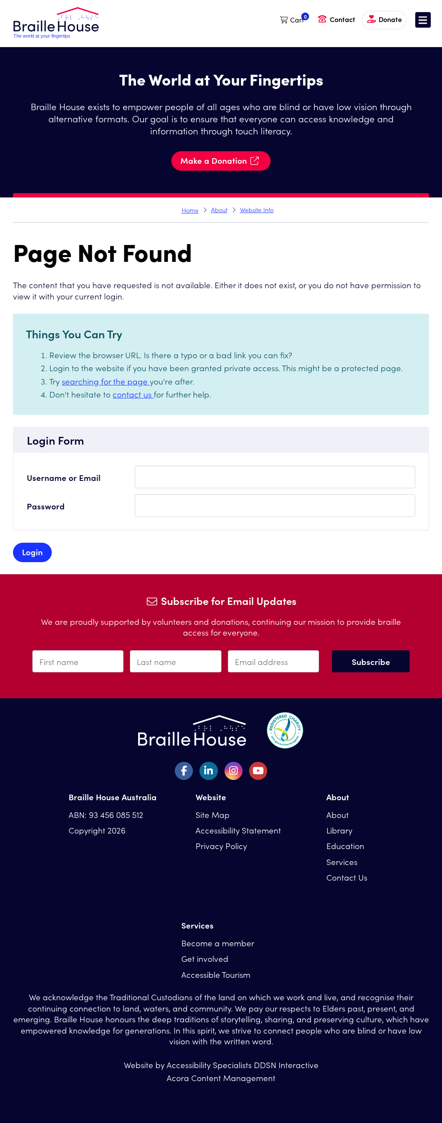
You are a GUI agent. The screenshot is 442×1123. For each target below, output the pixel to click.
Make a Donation (213, 160)
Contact (342, 19)
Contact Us (346, 877)
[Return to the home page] (56, 35)
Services (341, 861)
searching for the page (106, 381)
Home (190, 210)
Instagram (233, 771)
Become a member (217, 942)
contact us (133, 394)
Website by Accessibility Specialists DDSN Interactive (221, 1064)
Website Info (257, 209)
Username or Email (64, 477)
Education (345, 845)
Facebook (184, 771)
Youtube (258, 771)
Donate (390, 19)
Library (339, 830)
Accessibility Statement (238, 830)
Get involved (204, 958)
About (219, 209)
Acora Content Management (221, 1077)
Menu (423, 20)
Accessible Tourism (215, 974)
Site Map (213, 814)
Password (46, 506)
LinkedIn (208, 771)
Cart (297, 19)
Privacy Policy (221, 845)
